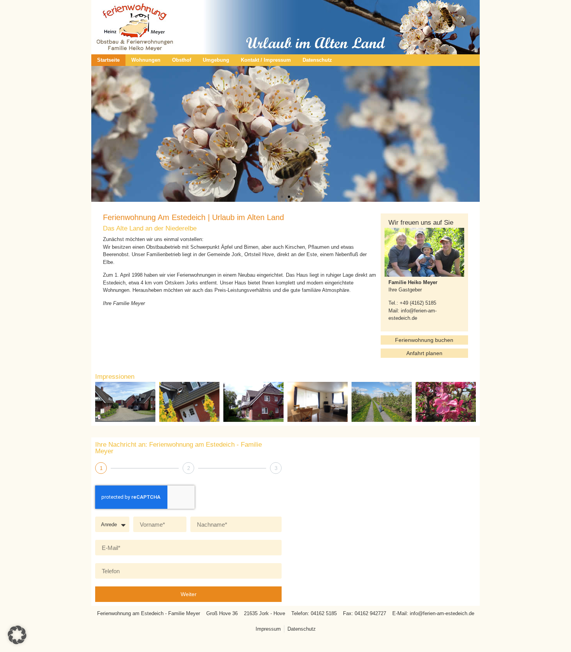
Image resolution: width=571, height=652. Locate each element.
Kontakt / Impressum (266, 60)
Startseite (108, 60)
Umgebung (216, 60)
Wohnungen (145, 60)
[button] (275, 197)
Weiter (189, 594)
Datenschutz (317, 60)
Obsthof (181, 60)
